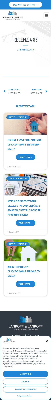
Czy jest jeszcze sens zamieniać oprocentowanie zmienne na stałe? (24, 144)
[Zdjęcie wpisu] (25, 124)
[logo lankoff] (12, 15)
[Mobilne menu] (46, 15)
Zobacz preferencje (25, 389)
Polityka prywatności (24, 396)
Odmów (25, 381)
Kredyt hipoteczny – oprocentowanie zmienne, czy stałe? (24, 271)
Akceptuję (25, 374)
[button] (47, 341)
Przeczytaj (25, 157)
